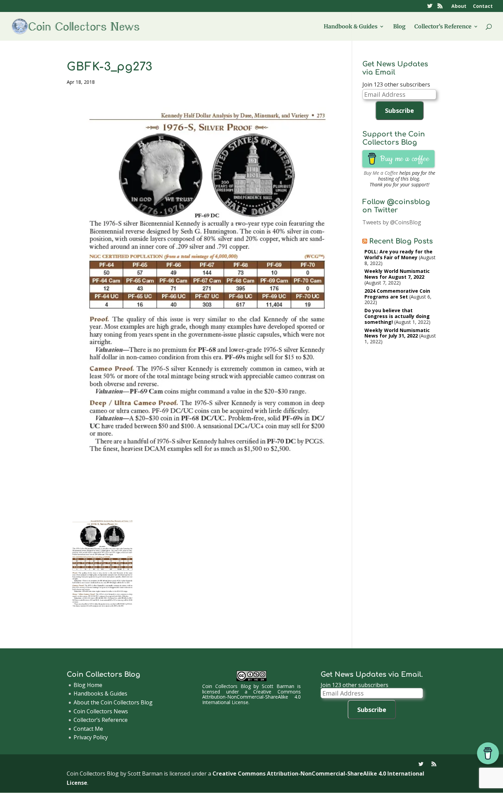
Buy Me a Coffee (381, 173)
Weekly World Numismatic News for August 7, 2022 (397, 274)
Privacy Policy (91, 737)
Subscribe (399, 110)
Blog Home (88, 685)
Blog (399, 27)
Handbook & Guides (350, 27)
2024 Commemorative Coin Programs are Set (397, 294)
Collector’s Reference (443, 27)
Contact (483, 6)
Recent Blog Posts (401, 241)
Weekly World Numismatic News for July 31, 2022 (397, 333)
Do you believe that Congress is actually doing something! (397, 316)
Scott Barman (278, 686)
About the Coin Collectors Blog (113, 702)
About (458, 6)
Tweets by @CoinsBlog (391, 222)
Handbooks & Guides (100, 693)
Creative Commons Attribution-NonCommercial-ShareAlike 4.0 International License (251, 696)
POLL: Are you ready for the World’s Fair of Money (398, 254)
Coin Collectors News (101, 711)
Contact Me (88, 728)
